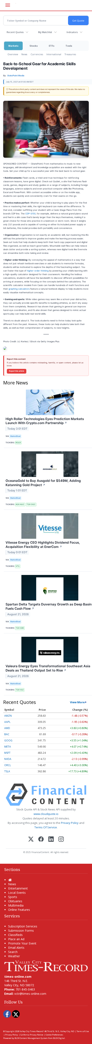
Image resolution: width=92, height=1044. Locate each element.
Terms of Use (83, 1031)
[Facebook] (41, 839)
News (24, 54)
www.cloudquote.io (46, 814)
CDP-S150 (30, 213)
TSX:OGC (31, 504)
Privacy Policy (70, 823)
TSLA (7, 771)
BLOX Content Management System (31, 1038)
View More (77, 702)
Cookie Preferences (54, 1034)
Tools (68, 45)
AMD (7, 728)
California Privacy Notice (31, 1034)
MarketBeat (15, 436)
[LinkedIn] (51, 839)
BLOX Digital (59, 1038)
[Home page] (46, 965)
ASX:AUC (20, 504)
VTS (17, 566)
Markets (13, 45)
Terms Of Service (45, 827)
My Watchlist (45, 32)
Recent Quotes (15, 32)
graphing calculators (19, 288)
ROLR (18, 442)
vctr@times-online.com (30, 994)
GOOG (8, 740)
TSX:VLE (20, 690)
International (53, 54)
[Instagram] (61, 839)
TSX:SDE (20, 628)
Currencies (37, 54)
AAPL (7, 722)
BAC (6, 734)
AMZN (8, 716)
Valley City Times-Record (31, 1031)
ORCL (7, 765)
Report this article (16, 371)
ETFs (51, 45)
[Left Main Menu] (7, 5)
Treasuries (70, 54)
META (7, 746)
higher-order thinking (38, 270)
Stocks (34, 45)
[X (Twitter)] (31, 839)
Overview (12, 54)
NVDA (7, 759)
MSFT (7, 753)
